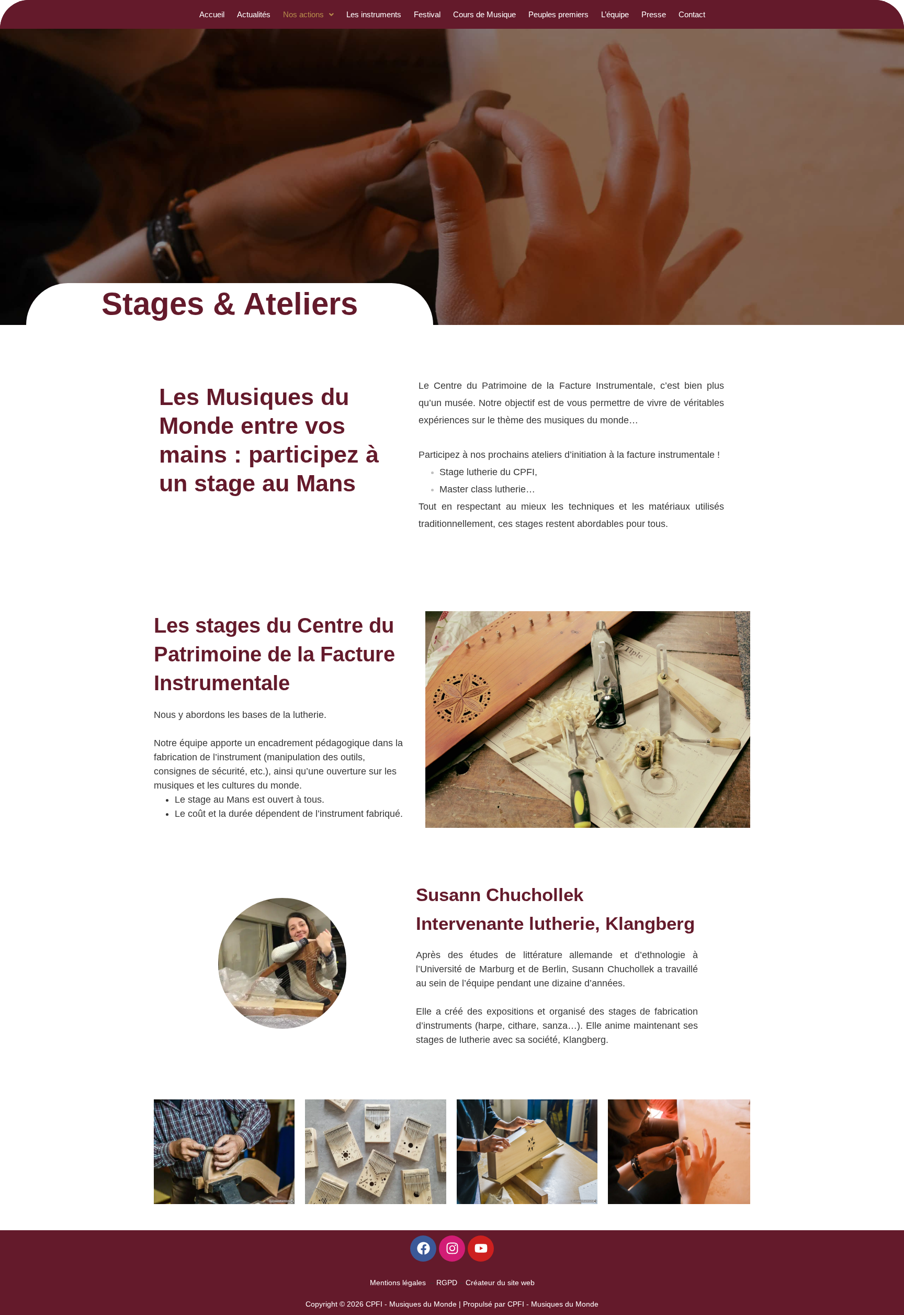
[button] (308, 14)
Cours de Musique (484, 14)
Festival (427, 14)
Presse (653, 14)
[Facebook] (423, 1248)
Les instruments (373, 14)
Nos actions (303, 14)
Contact (692, 14)
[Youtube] (481, 1248)
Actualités (253, 14)
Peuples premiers (558, 14)
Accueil (211, 14)
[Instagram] (452, 1248)
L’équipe (615, 14)
